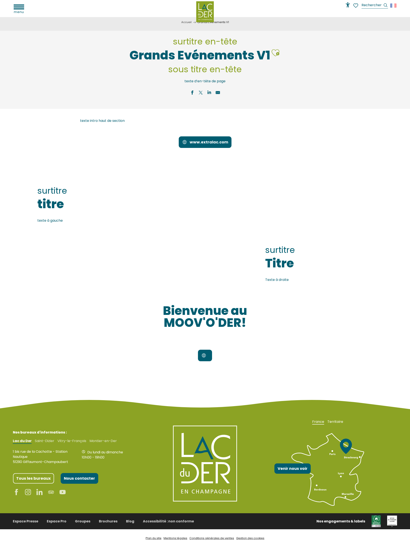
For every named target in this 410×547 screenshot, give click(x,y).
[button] (375, 6)
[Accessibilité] (348, 5)
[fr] (393, 5)
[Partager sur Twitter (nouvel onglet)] (201, 93)
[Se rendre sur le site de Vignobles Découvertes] (376, 521)
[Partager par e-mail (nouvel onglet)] (218, 93)
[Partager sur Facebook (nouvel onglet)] (192, 93)
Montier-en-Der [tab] (103, 441)
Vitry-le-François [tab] (71, 441)
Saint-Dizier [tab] (44, 441)
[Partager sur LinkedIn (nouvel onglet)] (209, 93)
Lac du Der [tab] (22, 441)
